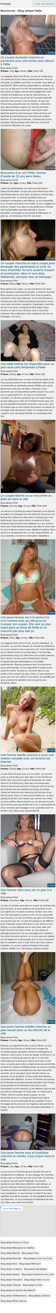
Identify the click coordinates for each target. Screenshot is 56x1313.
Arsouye (5, 3)
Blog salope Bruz (9, 1263)
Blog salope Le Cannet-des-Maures (18, 1290)
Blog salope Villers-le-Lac (36, 1279)
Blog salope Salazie (10, 1274)
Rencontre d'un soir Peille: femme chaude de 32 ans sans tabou (23, 174)
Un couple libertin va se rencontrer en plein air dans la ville (26, 497)
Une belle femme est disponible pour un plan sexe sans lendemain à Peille (27, 365)
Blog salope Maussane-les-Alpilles (17, 1247)
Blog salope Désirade (11, 1258)
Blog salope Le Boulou (39, 1295)
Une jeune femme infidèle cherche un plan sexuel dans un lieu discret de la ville (26, 1030)
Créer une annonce (44, 3)
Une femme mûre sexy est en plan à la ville (26, 891)
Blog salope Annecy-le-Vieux (15, 1242)
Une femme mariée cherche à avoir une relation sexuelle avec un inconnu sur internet (27, 758)
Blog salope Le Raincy (11, 1269)
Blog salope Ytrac (30, 1253)
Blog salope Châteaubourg (13, 1295)
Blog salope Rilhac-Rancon (14, 1301)
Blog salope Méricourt (30, 1263)
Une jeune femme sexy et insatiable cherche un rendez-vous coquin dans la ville (27, 1156)
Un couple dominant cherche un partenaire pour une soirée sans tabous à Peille (27, 61)
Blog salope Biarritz (10, 1253)
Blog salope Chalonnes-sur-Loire (38, 1274)
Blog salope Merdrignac (35, 1269)
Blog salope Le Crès (32, 1285)
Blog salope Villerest (11, 1285)
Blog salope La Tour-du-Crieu (38, 1258)
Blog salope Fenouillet (11, 1279)
